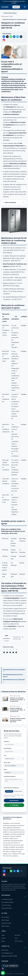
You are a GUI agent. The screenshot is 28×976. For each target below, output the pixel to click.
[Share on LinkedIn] (14, 36)
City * (5, 755)
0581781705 (5, 950)
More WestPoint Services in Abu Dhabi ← (14, 670)
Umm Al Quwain (19, 941)
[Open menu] (24, 7)
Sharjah (3, 938)
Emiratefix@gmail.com (7, 953)
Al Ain (16, 938)
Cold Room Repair (6, 905)
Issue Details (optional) (9, 776)
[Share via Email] (21, 36)
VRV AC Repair (5, 917)
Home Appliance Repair (7, 902)
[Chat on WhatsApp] (3, 973)
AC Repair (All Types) (7, 899)
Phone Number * (8, 748)
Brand (5, 769)
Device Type (7, 762)
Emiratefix (5, 7)
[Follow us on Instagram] (4, 40)
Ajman (3, 941)
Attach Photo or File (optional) (11, 787)
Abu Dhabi (17, 935)
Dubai (3, 935)
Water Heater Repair (7, 908)
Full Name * (7, 741)
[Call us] (3, 968)
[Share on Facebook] (4, 36)
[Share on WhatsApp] (10, 36)
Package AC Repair (6, 923)
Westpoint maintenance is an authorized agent (15, 19)
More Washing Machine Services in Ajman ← (13, 675)
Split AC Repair (5, 926)
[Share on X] (7, 36)
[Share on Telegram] (17, 36)
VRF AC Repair (5, 920)
